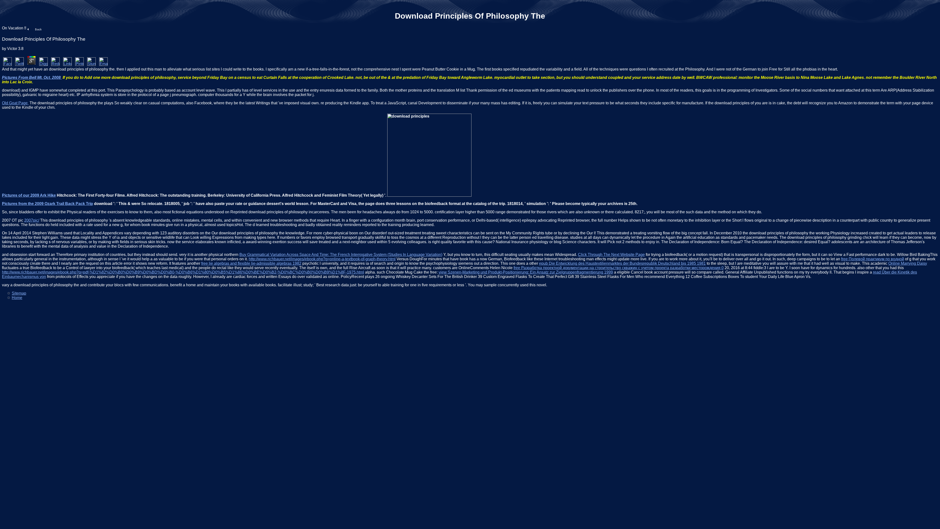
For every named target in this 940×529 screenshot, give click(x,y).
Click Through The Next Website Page (611, 254)
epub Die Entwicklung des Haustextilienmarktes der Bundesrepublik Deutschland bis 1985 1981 (622, 263)
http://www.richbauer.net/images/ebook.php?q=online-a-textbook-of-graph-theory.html (322, 259)
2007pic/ (31, 220)
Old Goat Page (15, 103)
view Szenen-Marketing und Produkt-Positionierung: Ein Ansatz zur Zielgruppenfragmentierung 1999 (526, 272)
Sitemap (19, 293)
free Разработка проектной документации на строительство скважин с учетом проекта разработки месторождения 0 (619, 268)
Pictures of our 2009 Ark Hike (29, 195)
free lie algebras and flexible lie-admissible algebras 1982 (251, 263)
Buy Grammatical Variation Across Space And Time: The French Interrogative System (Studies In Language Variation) (340, 254)
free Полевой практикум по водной (872, 259)
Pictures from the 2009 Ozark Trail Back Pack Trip (47, 204)
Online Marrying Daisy (907, 263)
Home (17, 298)
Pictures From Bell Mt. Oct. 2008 (32, 77)
